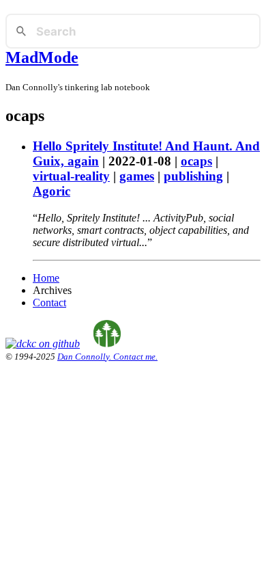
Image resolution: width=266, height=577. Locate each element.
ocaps (196, 161)
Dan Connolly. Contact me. (107, 356)
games (136, 176)
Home (46, 278)
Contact (49, 302)
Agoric (51, 191)
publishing (193, 176)
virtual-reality (71, 176)
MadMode (41, 57)
